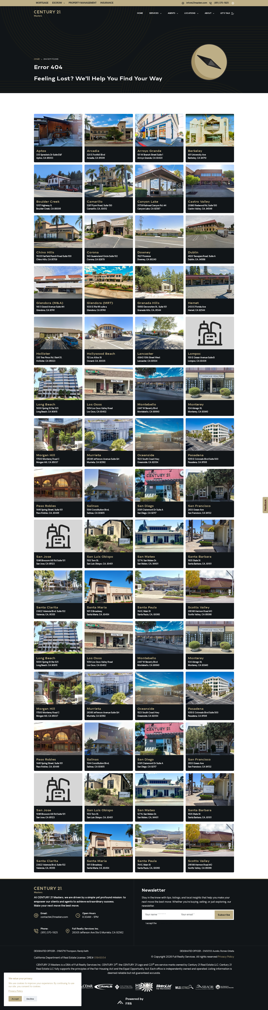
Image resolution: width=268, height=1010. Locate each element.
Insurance (106, 3)
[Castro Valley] (210, 189)
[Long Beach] (58, 391)
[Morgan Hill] (58, 442)
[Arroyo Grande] (159, 138)
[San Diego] (159, 493)
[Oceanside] (159, 442)
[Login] (233, 3)
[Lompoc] (210, 341)
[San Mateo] (159, 544)
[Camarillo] (109, 189)
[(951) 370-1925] (210, 3)
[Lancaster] (159, 341)
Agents (171, 13)
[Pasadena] (210, 442)
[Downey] (159, 239)
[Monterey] (210, 391)
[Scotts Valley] (210, 594)
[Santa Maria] (109, 594)
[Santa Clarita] (58, 594)
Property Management (82, 3)
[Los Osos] (109, 391)
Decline (30, 998)
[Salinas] (109, 493)
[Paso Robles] (58, 493)
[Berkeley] (210, 138)
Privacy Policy (16, 991)
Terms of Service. (164, 923)
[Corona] (109, 239)
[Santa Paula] (159, 594)
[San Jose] (58, 544)
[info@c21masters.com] (183, 3)
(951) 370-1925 (221, 3)
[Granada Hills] (159, 290)
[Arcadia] (109, 138)
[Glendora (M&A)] (58, 290)
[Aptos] (58, 138)
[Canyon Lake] (159, 189)
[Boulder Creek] (58, 189)
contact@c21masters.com (54, 917)
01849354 (100, 958)
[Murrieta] (109, 442)
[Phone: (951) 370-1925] (36, 931)
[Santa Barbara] (210, 544)
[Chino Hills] (58, 239)
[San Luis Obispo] (109, 544)
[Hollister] (58, 341)
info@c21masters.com (196, 3)
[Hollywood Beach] (109, 341)
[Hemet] (210, 290)
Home (140, 13)
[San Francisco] (210, 493)
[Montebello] (159, 391)
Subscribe (224, 914)
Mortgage (42, 3)
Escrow (57, 3)
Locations (189, 13)
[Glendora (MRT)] (109, 290)
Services (154, 13)
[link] (103, 987)
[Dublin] (210, 239)
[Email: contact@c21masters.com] (36, 915)
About (208, 13)
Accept (15, 998)
